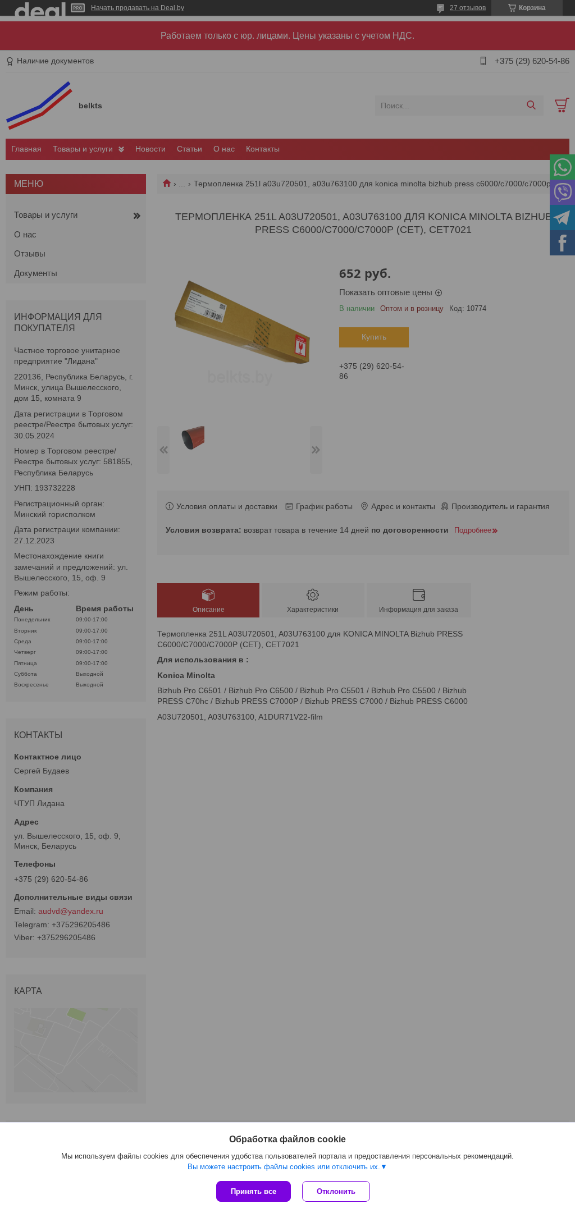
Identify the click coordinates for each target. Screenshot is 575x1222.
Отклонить (336, 1191)
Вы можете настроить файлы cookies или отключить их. (284, 1166)
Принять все (253, 1191)
